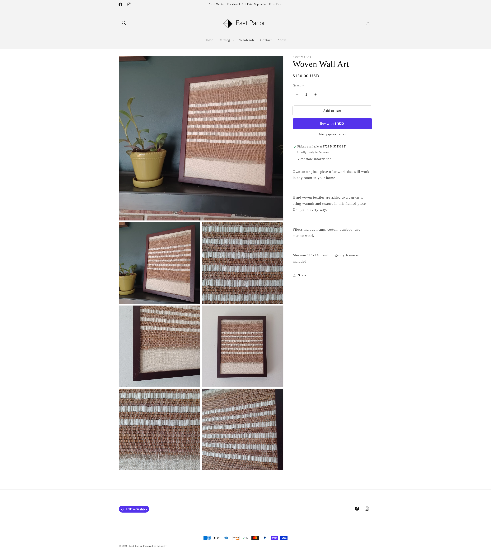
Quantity (298, 85)
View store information (314, 159)
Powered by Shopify (155, 545)
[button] (124, 23)
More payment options (332, 134)
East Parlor (135, 545)
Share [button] (302, 275)
